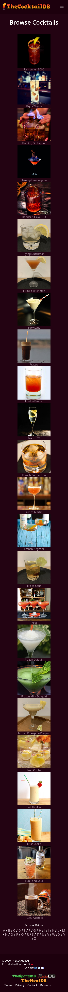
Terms (8, 985)
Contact (32, 985)
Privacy (19, 985)
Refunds (45, 985)
